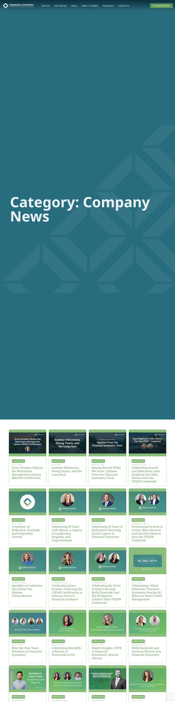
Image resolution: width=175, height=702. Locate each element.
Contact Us (123, 5)
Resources (108, 5)
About (74, 5)
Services (46, 5)
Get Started (60, 5)
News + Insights (90, 5)
